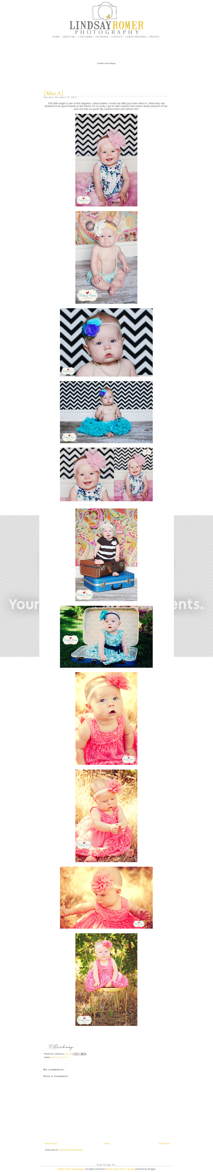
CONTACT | (117, 36)
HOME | (57, 36)
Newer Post (51, 1143)
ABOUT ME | (69, 36)
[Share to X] (79, 1054)
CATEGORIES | (85, 36)
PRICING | (154, 36)
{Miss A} (53, 93)
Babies (55, 1057)
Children (63, 1057)
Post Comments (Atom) (71, 1150)
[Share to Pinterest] (85, 1054)
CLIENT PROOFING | (136, 36)
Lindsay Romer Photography (71, 1169)
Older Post (163, 1143)
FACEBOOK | (102, 36)
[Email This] (74, 1054)
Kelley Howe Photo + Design (120, 1169)
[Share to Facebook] (82, 1054)
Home (107, 1143)
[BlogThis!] (76, 1054)
